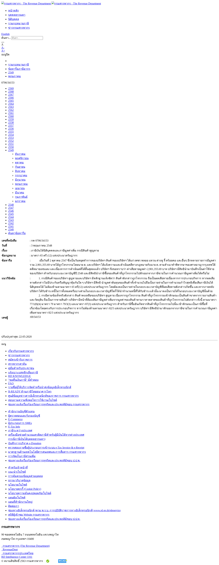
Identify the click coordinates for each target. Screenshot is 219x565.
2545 (11, 214)
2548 (11, 204)
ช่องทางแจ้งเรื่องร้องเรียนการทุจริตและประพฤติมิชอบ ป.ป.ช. (44, 460)
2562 (11, 110)
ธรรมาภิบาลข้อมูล (19, 480)
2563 (11, 106)
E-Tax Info (14, 426)
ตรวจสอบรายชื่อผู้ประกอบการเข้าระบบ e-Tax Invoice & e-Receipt (46, 447)
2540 (11, 229)
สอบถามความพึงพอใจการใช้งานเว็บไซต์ (32, 400)
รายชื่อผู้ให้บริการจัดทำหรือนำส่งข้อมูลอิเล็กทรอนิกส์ (39, 387)
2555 (11, 131)
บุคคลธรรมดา (16, 14)
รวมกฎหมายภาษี (18, 23)
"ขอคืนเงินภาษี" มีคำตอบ (23, 379)
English (5, 34)
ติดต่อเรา (13, 506)
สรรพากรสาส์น (17, 363)
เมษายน (20, 188)
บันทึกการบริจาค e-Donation (24, 443)
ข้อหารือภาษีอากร (19, 68)
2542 (11, 223)
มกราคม (20, 201)
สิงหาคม (20, 171)
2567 (11, 94)
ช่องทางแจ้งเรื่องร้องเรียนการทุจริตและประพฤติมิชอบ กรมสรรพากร (48, 404)
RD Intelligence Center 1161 (16, 556)
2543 (11, 220)
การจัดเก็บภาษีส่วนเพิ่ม (22, 456)
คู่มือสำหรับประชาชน (21, 368)
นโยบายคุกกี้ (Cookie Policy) (24, 488)
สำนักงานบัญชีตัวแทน (21, 411)
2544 (11, 217)
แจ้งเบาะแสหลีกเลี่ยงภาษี (23, 372)
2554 (11, 134)
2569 (11, 88)
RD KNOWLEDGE (19, 376)
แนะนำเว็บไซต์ (17, 471)
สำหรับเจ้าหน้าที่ (18, 467)
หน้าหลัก (13, 10)
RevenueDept (9, 549)
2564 (11, 103)
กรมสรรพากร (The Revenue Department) (25, 545)
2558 (11, 122)
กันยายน (20, 166)
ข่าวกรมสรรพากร (19, 27)
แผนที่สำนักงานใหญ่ (20, 501)
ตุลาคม (19, 162)
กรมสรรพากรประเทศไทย (17, 553)
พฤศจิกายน (22, 158)
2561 (11, 113)
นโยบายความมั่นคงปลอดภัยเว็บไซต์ (29, 493)
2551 (11, 144)
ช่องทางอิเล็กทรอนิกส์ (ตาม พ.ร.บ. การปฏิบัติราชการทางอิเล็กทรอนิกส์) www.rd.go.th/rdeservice (64, 510)
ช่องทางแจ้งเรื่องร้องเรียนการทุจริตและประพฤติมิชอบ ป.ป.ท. (44, 518)
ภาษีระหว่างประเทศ (20, 430)
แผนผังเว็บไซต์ (16, 497)
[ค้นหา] (2, 42)
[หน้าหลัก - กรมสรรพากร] (51, 3)
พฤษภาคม (14, 76)
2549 (11, 72)
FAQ (11, 383)
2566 (11, 97)
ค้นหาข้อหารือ (17, 233)
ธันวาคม (20, 153)
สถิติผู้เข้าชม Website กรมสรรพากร (28, 514)
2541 (11, 226)
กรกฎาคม (21, 175)
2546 (11, 210)
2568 (11, 91)
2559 (11, 119)
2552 (11, 140)
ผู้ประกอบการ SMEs (20, 423)
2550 (11, 147)
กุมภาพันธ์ (21, 196)
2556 (11, 128)
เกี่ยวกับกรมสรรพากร (21, 351)
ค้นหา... (6, 37)
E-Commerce (15, 419)
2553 (11, 137)
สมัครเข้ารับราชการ (20, 359)
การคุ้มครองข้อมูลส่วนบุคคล (25, 476)
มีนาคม (19, 192)
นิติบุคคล (13, 19)
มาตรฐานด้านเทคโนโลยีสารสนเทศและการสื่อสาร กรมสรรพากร (47, 451)
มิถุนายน (20, 179)
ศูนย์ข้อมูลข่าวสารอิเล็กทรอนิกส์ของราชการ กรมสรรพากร (43, 395)
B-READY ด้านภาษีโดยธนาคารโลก (29, 391)
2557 (11, 125)
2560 (11, 116)
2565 (11, 100)
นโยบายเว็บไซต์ (17, 484)
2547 (11, 207)
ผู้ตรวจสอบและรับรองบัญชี (24, 415)
